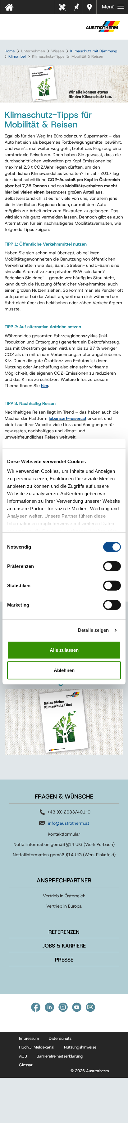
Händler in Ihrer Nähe (90, 7)
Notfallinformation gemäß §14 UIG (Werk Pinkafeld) (64, 854)
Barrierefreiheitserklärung (60, 1056)
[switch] (112, 566)
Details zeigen (93, 630)
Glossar (26, 1065)
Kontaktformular (64, 834)
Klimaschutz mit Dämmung (93, 51)
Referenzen (64, 932)
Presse (64, 959)
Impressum (29, 1038)
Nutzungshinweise (80, 1047)
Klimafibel (17, 56)
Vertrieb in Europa (64, 906)
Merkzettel (76, 6)
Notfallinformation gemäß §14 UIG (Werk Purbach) (64, 844)
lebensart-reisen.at (67, 418)
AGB (23, 1056)
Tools (64, 9)
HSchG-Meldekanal (36, 1047)
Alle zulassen (64, 649)
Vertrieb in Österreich (64, 896)
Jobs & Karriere (64, 945)
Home (10, 51)
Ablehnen (64, 670)
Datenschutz (60, 1038)
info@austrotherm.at (68, 823)
